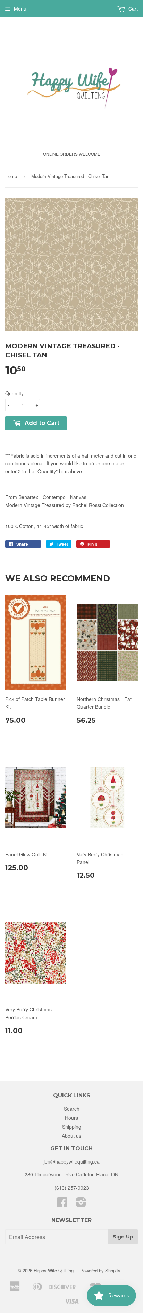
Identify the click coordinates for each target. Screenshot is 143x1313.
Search (71, 1108)
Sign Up (123, 1237)
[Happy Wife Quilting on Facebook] (62, 1204)
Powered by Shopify (100, 1270)
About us (71, 1135)
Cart (132, 8)
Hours (71, 1117)
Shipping (71, 1126)
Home (11, 176)
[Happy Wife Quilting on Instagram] (81, 1204)
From (45, 497)
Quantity (14, 393)
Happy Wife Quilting (54, 1270)
